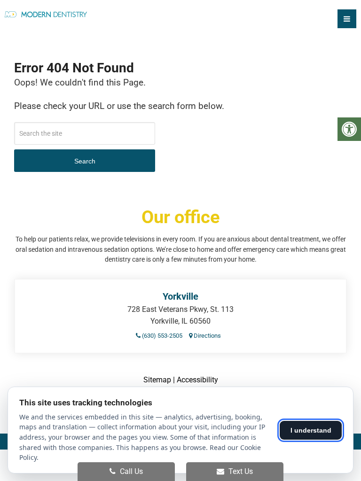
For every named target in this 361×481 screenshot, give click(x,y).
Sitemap (157, 379)
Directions (206, 335)
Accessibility (197, 379)
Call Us (130, 471)
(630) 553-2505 (161, 335)
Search (84, 161)
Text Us (240, 471)
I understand (310, 430)
